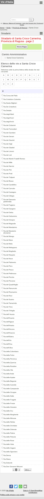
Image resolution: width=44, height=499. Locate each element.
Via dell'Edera (8, 337)
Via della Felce (8, 355)
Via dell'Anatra (8, 325)
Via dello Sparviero (10, 452)
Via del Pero (7, 266)
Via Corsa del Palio (10, 96)
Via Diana (7, 459)
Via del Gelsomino (10, 216)
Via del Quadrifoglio (10, 285)
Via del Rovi (7, 296)
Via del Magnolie (9, 223)
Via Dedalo (7, 110)
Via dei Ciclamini (9, 125)
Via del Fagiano (9, 205)
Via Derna (7, 455)
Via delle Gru (8, 411)
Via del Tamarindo (10, 303)
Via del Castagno (9, 192)
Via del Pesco (8, 270)
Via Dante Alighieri (10, 103)
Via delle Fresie (9, 403)
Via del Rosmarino (10, 292)
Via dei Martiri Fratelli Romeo (14, 159)
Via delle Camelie (9, 385)
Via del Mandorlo (9, 231)
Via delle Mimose (9, 418)
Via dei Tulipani (9, 177)
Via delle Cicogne (9, 392)
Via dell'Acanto (8, 318)
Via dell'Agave (8, 322)
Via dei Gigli (7, 144)
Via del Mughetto (9, 251)
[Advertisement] (22, 11)
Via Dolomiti (7, 463)
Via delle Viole (8, 444)
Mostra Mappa (22, 47)
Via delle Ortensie (10, 429)
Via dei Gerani (8, 136)
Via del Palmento (9, 262)
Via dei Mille (7, 162)
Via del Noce (8, 259)
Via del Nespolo (9, 255)
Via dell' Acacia (8, 314)
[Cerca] (31, 19)
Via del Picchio (8, 277)
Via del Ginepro (9, 220)
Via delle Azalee (9, 377)
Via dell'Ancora (8, 329)
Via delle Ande (8, 374)
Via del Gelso (8, 212)
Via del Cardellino (9, 185)
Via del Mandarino (10, 227)
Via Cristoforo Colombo (12, 99)
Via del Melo (8, 244)
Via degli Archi (8, 122)
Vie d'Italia (10, 490)
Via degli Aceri (8, 118)
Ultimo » (28, 470)
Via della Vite (8, 370)
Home (2, 28)
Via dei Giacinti (8, 140)
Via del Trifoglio (9, 311)
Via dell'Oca (7, 344)
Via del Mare (8, 240)
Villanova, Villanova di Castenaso (12, 23)
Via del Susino (8, 299)
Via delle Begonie (9, 381)
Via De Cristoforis (9, 107)
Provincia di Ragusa (19, 28)
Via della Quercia (9, 362)
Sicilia (8, 28)
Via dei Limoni (8, 151)
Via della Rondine (9, 366)
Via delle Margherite (10, 414)
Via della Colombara (10, 351)
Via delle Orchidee (10, 426)
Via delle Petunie (9, 437)
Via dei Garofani (9, 133)
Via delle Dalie (8, 396)
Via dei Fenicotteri (10, 129)
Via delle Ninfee (9, 422)
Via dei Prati (7, 173)
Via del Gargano (9, 209)
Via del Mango (8, 236)
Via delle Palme (9, 433)
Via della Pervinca (10, 359)
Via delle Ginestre (10, 407)
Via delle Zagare (9, 448)
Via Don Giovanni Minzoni (13, 466)
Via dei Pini (7, 170)
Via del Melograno (10, 247)
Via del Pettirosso (9, 273)
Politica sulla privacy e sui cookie (12, 495)
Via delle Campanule (11, 388)
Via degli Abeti (8, 114)
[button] (11, 486)
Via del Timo (8, 307)
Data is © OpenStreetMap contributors (32, 491)
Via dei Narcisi (8, 166)
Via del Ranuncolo (10, 288)
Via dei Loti (7, 155)
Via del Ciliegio (8, 196)
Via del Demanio (9, 199)
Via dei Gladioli (8, 148)
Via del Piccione (9, 281)
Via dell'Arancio (9, 333)
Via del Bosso (8, 181)
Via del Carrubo (9, 188)
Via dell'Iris (7, 340)
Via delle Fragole (9, 400)
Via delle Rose (8, 440)
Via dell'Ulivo (8, 348)
